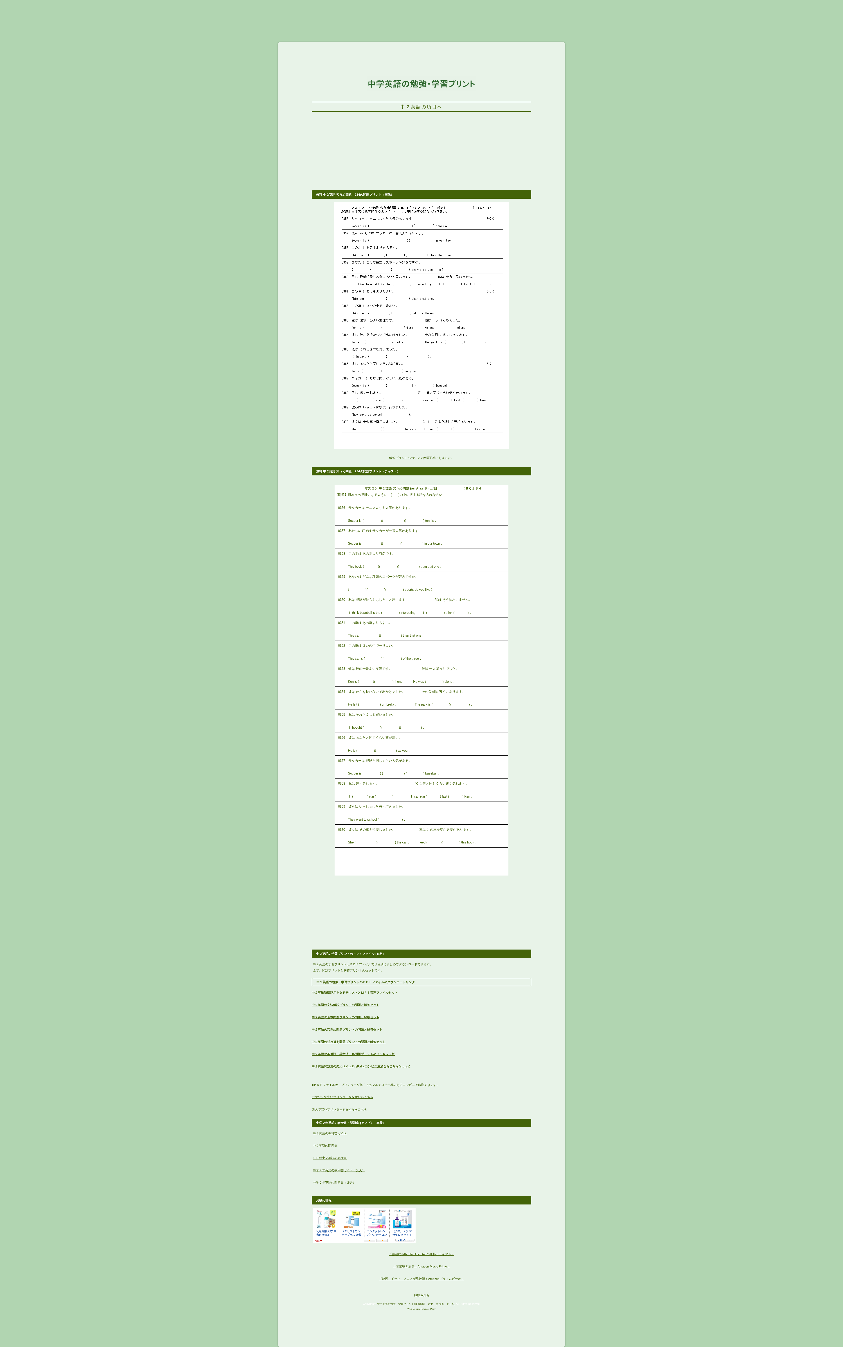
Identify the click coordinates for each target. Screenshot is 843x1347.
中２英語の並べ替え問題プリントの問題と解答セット (348, 1042)
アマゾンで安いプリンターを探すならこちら (342, 1097)
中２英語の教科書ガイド (330, 1133)
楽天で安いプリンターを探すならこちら (339, 1109)
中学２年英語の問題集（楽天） (334, 1182)
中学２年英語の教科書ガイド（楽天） (339, 1170)
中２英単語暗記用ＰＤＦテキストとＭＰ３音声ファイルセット (355, 992)
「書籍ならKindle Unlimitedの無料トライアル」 (421, 1254)
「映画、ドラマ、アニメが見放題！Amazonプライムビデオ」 (421, 1278)
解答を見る (421, 1295)
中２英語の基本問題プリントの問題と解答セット (345, 1017)
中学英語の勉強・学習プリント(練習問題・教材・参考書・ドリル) (416, 1303)
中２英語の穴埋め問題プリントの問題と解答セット (347, 1029)
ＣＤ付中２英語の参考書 (330, 1158)
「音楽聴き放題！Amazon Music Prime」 (421, 1266)
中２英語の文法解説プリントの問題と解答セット (345, 1005)
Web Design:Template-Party (421, 1309)
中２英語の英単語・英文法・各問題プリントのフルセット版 (353, 1054)
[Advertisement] (421, 153)
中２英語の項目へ (421, 106)
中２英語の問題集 (325, 1145)
